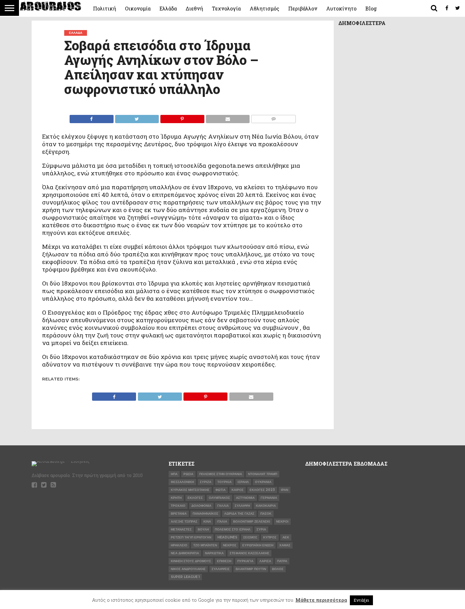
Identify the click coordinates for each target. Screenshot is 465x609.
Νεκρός (229, 545)
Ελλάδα (168, 8)
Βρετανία (179, 514)
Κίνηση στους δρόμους (191, 561)
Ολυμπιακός (219, 498)
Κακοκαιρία (266, 506)
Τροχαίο (178, 506)
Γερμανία (269, 498)
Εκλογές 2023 (262, 490)
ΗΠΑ (174, 474)
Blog (371, 8)
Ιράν (284, 490)
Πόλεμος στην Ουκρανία (220, 474)
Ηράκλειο (179, 545)
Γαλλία (223, 506)
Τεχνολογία (226, 8)
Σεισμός (250, 537)
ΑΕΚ (285, 537)
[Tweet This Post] (137, 117)
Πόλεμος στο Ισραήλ (233, 529)
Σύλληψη (242, 506)
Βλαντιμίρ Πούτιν (251, 569)
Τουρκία (224, 482)
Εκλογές (195, 498)
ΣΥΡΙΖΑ (205, 482)
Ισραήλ (243, 482)
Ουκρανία (263, 482)
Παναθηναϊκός (205, 514)
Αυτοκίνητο (341, 8)
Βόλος (277, 569)
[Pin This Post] (182, 117)
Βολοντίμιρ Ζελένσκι (251, 521)
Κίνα (207, 521)
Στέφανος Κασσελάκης (249, 553)
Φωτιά (220, 490)
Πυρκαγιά (245, 561)
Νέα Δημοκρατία (185, 553)
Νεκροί (282, 521)
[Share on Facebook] (92, 117)
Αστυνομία (245, 498)
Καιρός (238, 490)
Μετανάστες (181, 529)
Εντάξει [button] (361, 600)
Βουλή (203, 529)
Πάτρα (282, 561)
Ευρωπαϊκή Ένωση (257, 545)
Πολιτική (104, 8)
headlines (227, 537)
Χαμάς (284, 545)
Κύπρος (269, 537)
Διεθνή (194, 8)
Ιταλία (222, 521)
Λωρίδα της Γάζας (239, 514)
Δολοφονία (201, 506)
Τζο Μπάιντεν (205, 545)
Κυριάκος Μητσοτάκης (190, 490)
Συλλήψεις (221, 569)
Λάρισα (265, 561)
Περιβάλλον (302, 8)
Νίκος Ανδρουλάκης (188, 569)
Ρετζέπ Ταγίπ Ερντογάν (191, 537)
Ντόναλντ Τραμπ (262, 474)
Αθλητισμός (264, 8)
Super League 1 (185, 577)
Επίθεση (224, 561)
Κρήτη (176, 498)
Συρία (261, 529)
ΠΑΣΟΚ (265, 514)
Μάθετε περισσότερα (321, 600)
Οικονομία (138, 8)
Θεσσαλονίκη (182, 482)
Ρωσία (188, 474)
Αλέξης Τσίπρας (184, 521)
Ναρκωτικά (214, 553)
